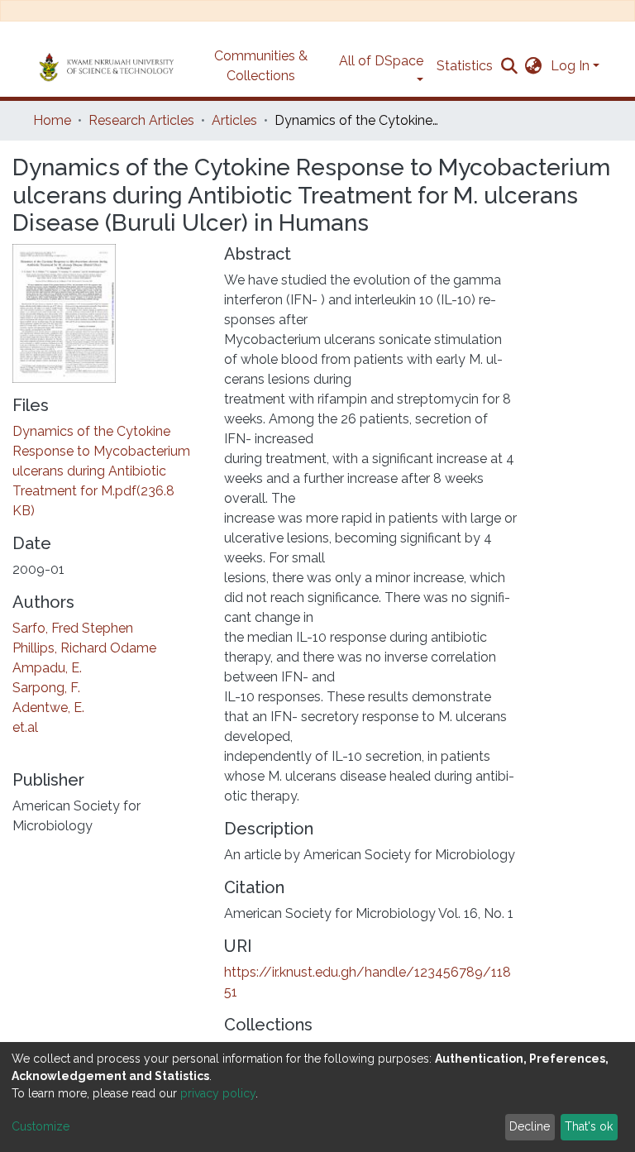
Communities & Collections (261, 66)
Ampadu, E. (47, 668)
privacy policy (217, 1093)
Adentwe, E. (48, 707)
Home (52, 120)
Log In (570, 66)
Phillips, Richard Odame (84, 648)
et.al (25, 727)
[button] (533, 66)
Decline (529, 1126)
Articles (234, 120)
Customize (40, 1126)
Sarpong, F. (46, 688)
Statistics (465, 66)
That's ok (589, 1126)
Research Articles (141, 120)
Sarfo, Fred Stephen (72, 628)
